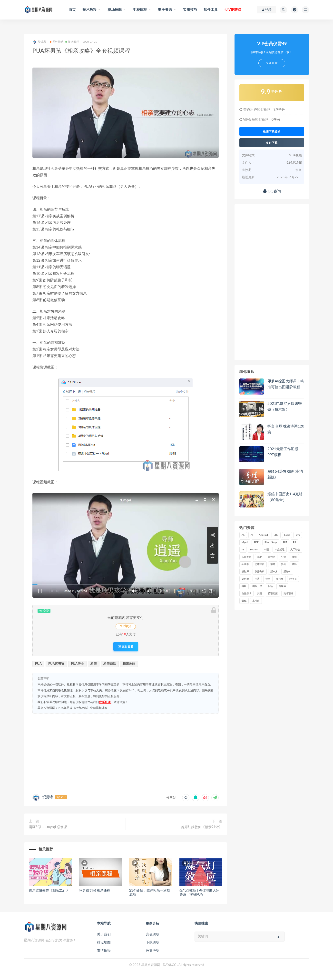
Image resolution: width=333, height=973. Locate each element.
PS (243, 549)
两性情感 (58, 41)
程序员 (293, 579)
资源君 (48, 797)
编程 (244, 586)
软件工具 (211, 9)
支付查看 (127, 646)
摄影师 (245, 571)
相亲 (93, 663)
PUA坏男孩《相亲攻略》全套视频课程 (83, 707)
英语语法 (288, 593)
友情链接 (104, 950)
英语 (259, 593)
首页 (72, 9)
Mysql (245, 542)
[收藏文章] (185, 797)
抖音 (283, 564)
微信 (294, 557)
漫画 (267, 579)
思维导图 (259, 564)
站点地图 (104, 942)
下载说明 (152, 942)
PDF (256, 542)
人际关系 (246, 557)
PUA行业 (77, 663)
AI (252, 535)
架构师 (245, 579)
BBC (276, 535)
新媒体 (287, 571)
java (298, 535)
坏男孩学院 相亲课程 (94, 890)
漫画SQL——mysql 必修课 (48, 827)
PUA (38, 663)
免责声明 (152, 950)
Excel (287, 535)
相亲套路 (109, 663)
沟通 (257, 579)
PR (294, 542)
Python (254, 549)
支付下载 (272, 142)
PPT (285, 542)
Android (263, 535)
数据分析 (259, 571)
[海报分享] (215, 797)
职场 (270, 586)
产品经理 (279, 549)
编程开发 (257, 586)
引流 (283, 557)
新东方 (274, 571)
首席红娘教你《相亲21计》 (201, 827)
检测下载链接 (272, 131)
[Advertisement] (125, 752)
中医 (266, 549)
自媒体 (282, 586)
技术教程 (73, 41)
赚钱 (244, 601)
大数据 (271, 557)
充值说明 (152, 934)
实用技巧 (190, 9)
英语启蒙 (273, 593)
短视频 (280, 579)
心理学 (245, 564)
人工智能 (295, 549)
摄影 (294, 564)
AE (243, 535)
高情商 (256, 601)
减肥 (259, 557)
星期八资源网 (46, 707)
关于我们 (104, 934)
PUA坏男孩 (56, 663)
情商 (272, 564)
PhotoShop (270, 542)
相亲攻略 (129, 663)
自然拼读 (246, 593)
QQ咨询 (274, 191)
